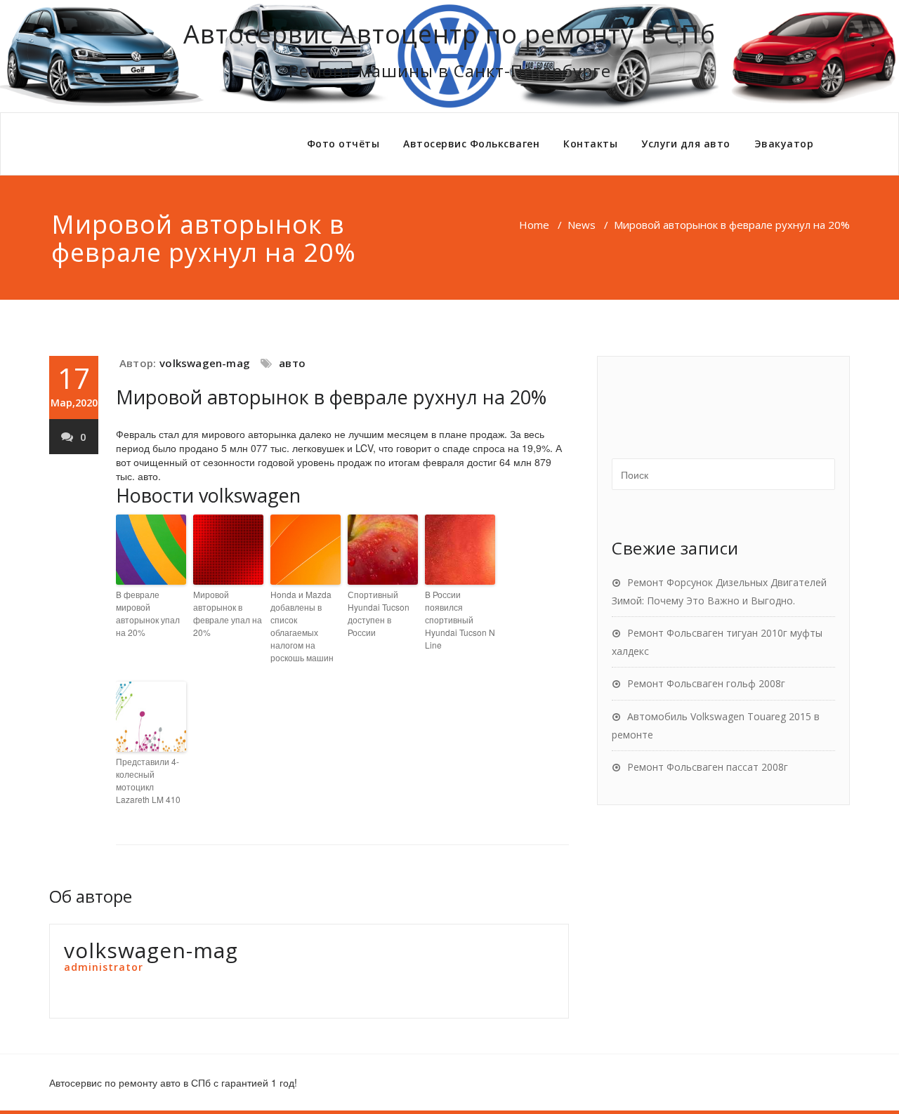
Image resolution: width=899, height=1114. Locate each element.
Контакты (590, 143)
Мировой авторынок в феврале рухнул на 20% (331, 397)
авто (292, 363)
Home (534, 225)
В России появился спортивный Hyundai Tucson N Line (460, 619)
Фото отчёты (343, 143)
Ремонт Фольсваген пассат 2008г (707, 767)
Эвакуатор (784, 143)
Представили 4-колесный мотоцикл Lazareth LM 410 (148, 780)
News (581, 225)
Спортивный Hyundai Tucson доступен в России (378, 613)
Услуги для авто (685, 143)
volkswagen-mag (204, 363)
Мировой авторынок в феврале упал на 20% (227, 613)
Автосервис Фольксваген (471, 143)
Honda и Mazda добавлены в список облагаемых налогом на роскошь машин (302, 625)
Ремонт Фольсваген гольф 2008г (706, 683)
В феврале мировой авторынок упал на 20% (148, 613)
